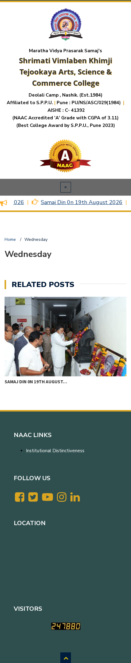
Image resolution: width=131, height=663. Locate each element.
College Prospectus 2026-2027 (40, 381)
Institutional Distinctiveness (55, 451)
